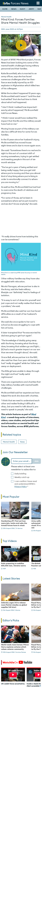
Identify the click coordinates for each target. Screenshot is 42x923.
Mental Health (6, 17)
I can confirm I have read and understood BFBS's (25, 484)
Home (5, 9)
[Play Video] (15, 554)
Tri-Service (19, 528)
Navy (22, 9)
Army (31, 9)
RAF (39, 9)
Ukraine (17, 610)
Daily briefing (20, 473)
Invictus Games (21, 652)
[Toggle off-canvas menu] (38, 3)
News (13, 9)
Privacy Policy (20, 486)
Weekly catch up (21, 477)
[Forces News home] (15, 3)
